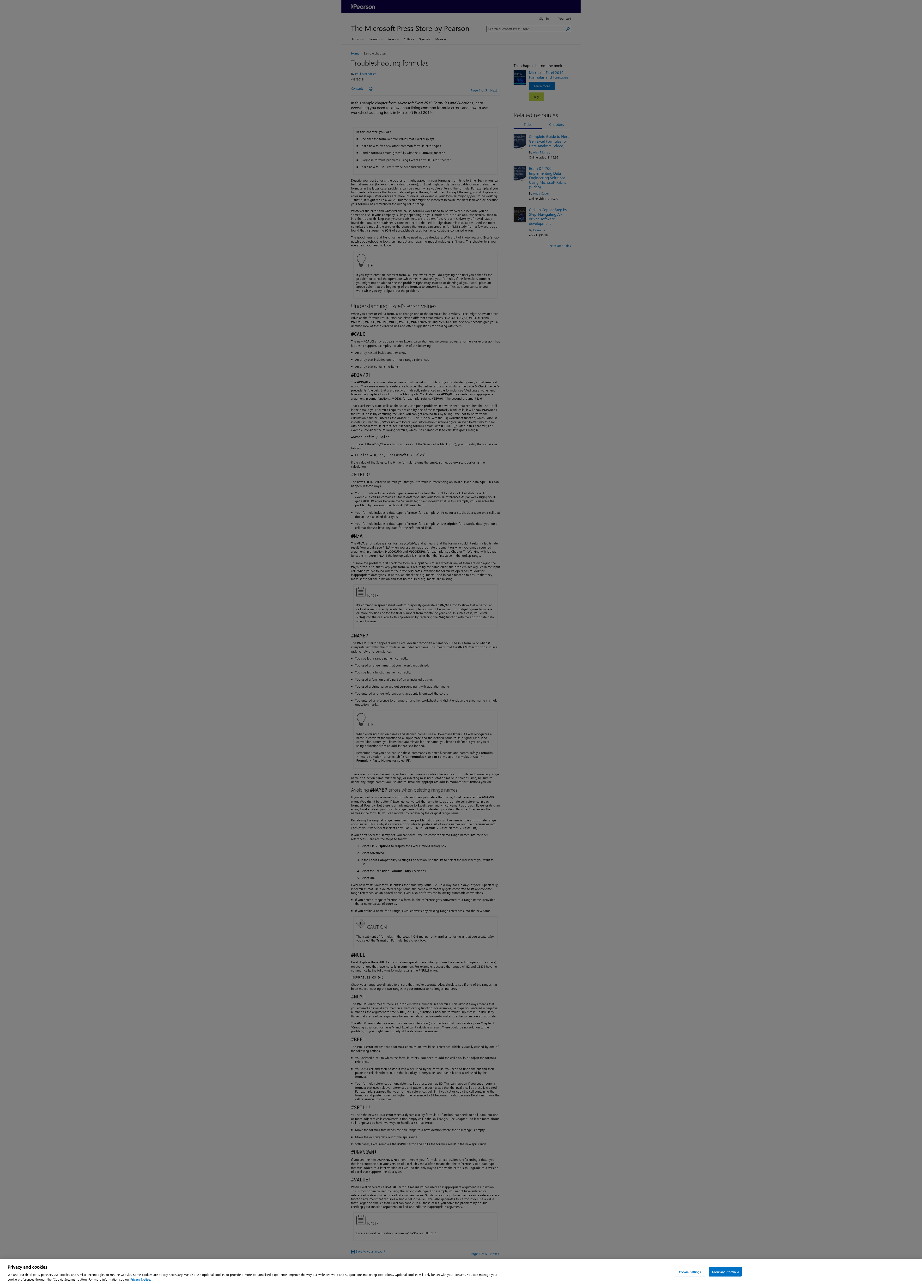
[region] (461, 1271)
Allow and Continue (725, 1272)
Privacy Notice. (140, 1279)
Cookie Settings (690, 1272)
